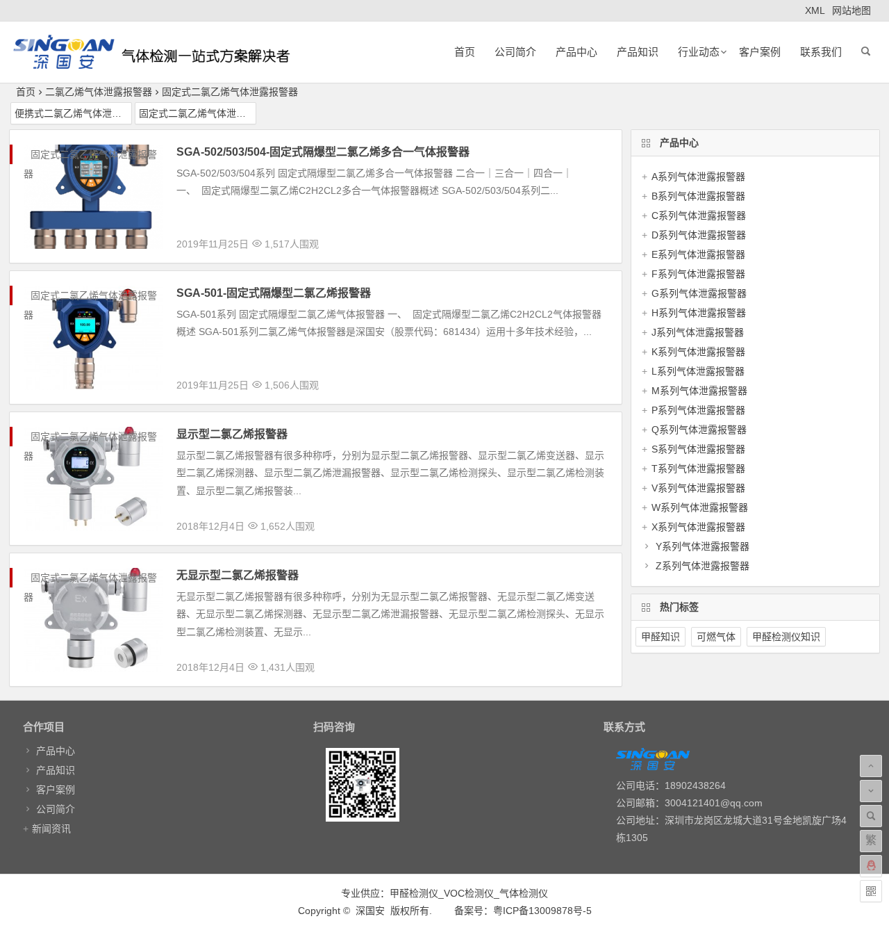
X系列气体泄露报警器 (698, 526)
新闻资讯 (51, 828)
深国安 (370, 910)
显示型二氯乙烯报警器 (232, 434)
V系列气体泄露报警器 (698, 488)
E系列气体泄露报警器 (698, 254)
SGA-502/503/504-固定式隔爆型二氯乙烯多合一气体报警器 (323, 152)
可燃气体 (716, 636)
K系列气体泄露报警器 (698, 351)
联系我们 (821, 52)
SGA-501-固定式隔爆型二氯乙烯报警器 (273, 293)
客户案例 (760, 52)
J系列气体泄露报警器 (697, 332)
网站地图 (851, 10)
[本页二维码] (871, 891)
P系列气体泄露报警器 (698, 410)
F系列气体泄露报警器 (698, 273)
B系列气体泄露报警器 (698, 196)
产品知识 (637, 52)
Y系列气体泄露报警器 (702, 546)
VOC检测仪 (469, 893)
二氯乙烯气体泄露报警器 (98, 91)
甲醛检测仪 (414, 893)
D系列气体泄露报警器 (698, 235)
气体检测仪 (523, 893)
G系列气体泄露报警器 (699, 293)
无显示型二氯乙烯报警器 (237, 575)
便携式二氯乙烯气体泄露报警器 (73, 113)
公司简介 (515, 52)
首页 (464, 52)
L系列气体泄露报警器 (698, 371)
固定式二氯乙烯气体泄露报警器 (230, 91)
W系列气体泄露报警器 (699, 507)
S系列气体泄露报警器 (698, 449)
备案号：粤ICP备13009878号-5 (523, 910)
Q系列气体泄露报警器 (699, 429)
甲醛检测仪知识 (786, 636)
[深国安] (151, 63)
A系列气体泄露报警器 (698, 176)
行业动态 (699, 52)
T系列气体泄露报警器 (698, 468)
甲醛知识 (660, 636)
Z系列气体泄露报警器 (702, 565)
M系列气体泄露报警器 (699, 390)
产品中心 (576, 52)
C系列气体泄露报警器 (698, 215)
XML (815, 10)
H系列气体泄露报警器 (698, 312)
